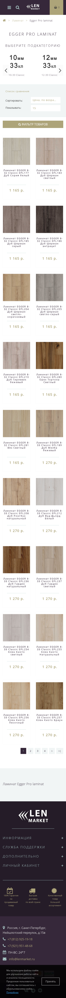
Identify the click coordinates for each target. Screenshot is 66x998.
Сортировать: (14, 100)
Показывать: (13, 107)
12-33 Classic (50, 75)
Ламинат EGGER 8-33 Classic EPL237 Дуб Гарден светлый (49, 582)
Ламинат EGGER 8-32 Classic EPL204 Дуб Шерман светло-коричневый (16, 311)
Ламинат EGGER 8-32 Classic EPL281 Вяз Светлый (16, 445)
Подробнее (12, 992)
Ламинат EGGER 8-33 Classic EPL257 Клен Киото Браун (49, 717)
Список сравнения (17, 91)
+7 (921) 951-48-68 (20, 946)
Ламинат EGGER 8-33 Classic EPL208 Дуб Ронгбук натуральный (16, 514)
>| (59, 750)
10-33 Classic (17, 75)
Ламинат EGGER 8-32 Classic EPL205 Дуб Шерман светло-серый (49, 310)
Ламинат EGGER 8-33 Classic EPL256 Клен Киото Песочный (16, 718)
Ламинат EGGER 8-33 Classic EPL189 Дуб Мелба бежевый (49, 446)
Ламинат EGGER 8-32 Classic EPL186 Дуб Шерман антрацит (49, 242)
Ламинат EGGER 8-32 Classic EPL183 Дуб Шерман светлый (49, 174)
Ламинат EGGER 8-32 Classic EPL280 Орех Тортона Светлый (49, 378)
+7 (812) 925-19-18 (20, 939)
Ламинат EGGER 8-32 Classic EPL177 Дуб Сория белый (16, 173)
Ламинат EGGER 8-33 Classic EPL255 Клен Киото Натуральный (49, 650)
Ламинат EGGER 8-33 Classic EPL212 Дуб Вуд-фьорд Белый (49, 514)
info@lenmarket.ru (22, 959)
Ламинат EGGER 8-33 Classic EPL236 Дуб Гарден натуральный (16, 582)
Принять (50, 981)
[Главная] (4, 20)
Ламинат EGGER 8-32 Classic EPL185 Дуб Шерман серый (16, 242)
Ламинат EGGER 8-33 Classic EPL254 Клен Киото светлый (16, 650)
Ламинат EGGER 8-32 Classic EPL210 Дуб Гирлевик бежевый (16, 378)
